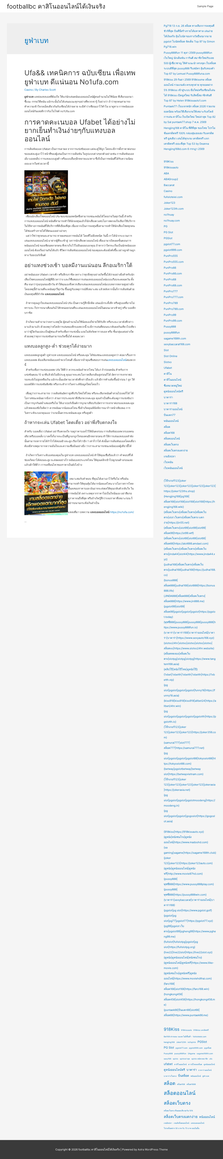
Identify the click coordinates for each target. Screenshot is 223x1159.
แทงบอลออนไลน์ (116, 360)
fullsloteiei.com (173, 197)
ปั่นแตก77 (169, 415)
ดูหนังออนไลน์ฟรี (173, 391)
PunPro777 (171, 291)
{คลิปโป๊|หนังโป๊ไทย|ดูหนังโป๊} (181, 669)
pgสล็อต (207, 1048)
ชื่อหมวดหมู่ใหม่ (173, 385)
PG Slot (168, 232)
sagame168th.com (175, 338)
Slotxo (168, 362)
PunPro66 (170, 267)
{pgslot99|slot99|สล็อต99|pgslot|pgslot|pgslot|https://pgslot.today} (189, 612)
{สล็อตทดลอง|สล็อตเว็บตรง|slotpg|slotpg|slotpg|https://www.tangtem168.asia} (190, 659)
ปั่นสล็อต (183, 1075)
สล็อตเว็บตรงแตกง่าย (176, 450)
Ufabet (168, 367)
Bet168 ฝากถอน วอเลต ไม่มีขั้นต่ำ (177, 1037)
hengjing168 (169, 1042)
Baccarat (169, 185)
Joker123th (181, 1042)
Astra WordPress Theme (153, 1149)
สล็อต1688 (191, 1084)
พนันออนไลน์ (171, 421)
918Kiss (169, 161)
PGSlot (168, 238)
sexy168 (167, 1059)
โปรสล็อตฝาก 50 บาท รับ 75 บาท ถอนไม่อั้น (181, 1128)
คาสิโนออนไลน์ (172, 379)
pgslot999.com (173, 250)
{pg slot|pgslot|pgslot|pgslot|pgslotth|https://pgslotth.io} (190, 716)
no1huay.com (172, 220)
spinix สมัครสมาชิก (199, 1059)
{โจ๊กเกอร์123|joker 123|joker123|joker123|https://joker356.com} (190, 732)
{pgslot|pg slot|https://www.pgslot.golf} (188, 910)
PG (165, 226)
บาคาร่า (168, 397)
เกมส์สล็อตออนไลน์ (181, 1123)
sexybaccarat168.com (177, 344)
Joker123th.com (174, 208)
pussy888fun (172, 332)
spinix (175, 1059)
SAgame (191, 1053)
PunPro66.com (173, 273)
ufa (210, 1059)
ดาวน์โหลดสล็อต (195, 1064)
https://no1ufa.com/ (122, 512)
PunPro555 (171, 255)
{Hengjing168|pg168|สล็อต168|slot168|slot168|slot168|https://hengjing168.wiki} (189, 501)
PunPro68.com (173, 285)
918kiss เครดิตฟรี (201, 1030)
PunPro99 (170, 315)
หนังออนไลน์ (207, 1117)
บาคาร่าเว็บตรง (170, 1076)
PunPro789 (171, 303)
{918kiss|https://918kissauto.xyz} (184, 831)
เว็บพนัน (168, 462)
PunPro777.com (173, 297)
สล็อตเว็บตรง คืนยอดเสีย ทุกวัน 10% (178, 1111)
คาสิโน (168, 373)
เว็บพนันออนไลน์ (173, 468)
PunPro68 (170, 279)
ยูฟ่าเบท (205, 1076)
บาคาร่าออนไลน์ (173, 409)
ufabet (168, 1064)
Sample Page (205, 6)
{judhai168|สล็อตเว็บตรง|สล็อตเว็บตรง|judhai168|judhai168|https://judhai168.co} (190, 570)
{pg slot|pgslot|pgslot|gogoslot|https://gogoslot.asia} (189, 816)
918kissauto (171, 167)
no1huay (169, 214)
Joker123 (169, 202)
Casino (28, 89)
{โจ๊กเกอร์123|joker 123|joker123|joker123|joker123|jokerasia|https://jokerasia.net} (189, 784)
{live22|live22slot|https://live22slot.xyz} (188, 952)
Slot (166, 350)
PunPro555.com (174, 261)
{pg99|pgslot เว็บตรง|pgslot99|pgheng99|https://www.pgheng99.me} (190, 931)
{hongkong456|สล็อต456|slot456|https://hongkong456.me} (189, 999)
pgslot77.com (172, 244)
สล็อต (167, 426)
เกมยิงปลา (169, 456)
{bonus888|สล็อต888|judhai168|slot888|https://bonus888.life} (189, 585)
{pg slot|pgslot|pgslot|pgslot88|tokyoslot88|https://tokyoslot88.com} (190, 758)
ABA (166, 173)
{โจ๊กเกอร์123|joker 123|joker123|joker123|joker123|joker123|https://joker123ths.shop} (190, 486)
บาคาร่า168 (170, 403)
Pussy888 (170, 326)
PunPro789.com (174, 309)
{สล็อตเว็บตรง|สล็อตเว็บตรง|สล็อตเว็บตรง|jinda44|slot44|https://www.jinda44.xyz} (189, 554)
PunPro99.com (173, 320)
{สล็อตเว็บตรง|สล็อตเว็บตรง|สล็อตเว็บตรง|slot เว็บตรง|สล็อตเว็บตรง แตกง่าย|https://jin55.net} (185, 517)
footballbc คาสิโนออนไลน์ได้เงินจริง (56, 6)
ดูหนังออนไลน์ (209, 1064)
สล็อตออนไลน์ (172, 438)
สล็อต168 (169, 432)
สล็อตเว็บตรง (171, 444)
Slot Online (170, 356)
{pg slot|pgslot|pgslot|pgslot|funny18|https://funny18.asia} (189, 690)
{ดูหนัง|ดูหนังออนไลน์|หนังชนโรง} (183, 957)
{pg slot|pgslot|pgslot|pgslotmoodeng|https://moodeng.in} (189, 800)
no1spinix (192, 1042)
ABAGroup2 (171, 179)
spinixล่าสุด (185, 1059)
